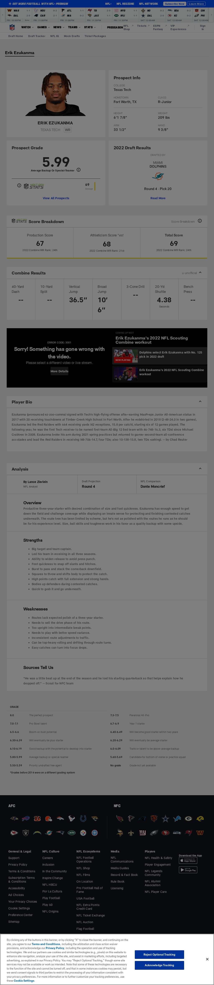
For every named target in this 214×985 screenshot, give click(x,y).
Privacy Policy (55, 948)
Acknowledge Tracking (159, 965)
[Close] (207, 959)
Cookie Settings (24, 980)
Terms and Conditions (46, 944)
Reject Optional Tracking (159, 954)
